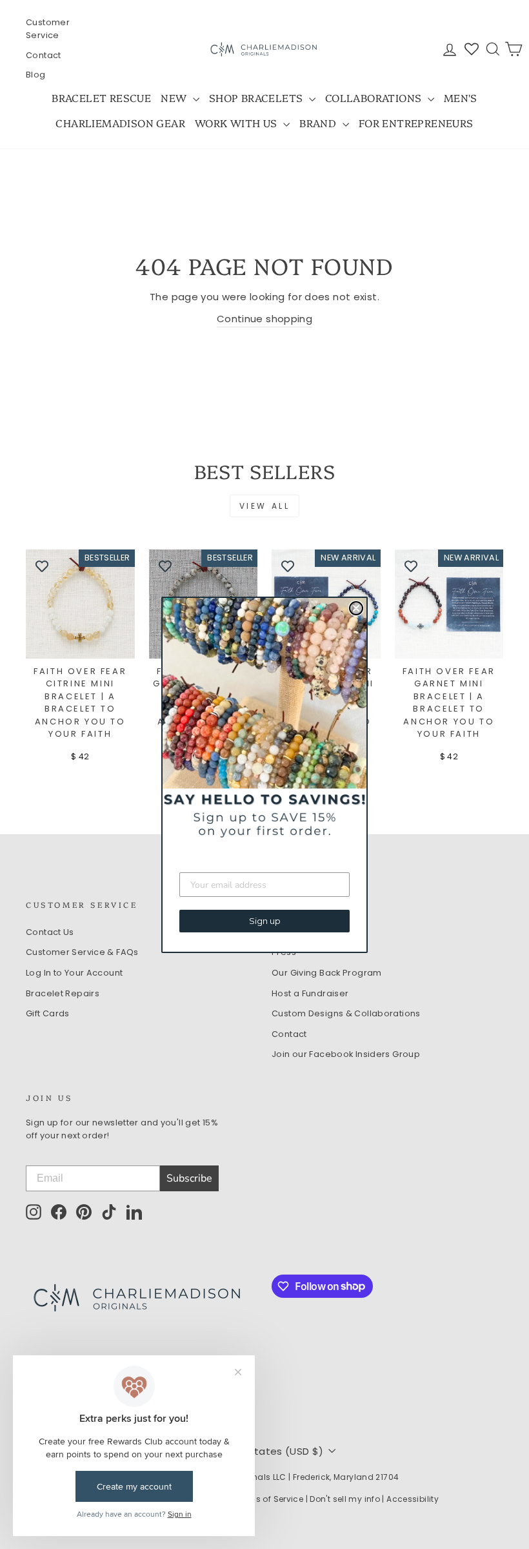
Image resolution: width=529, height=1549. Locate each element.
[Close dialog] (356, 608)
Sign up (265, 921)
